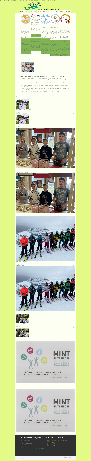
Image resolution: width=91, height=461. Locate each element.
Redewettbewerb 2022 (26, 59)
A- (69, 58)
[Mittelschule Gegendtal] (45, 6)
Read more (18, 112)
